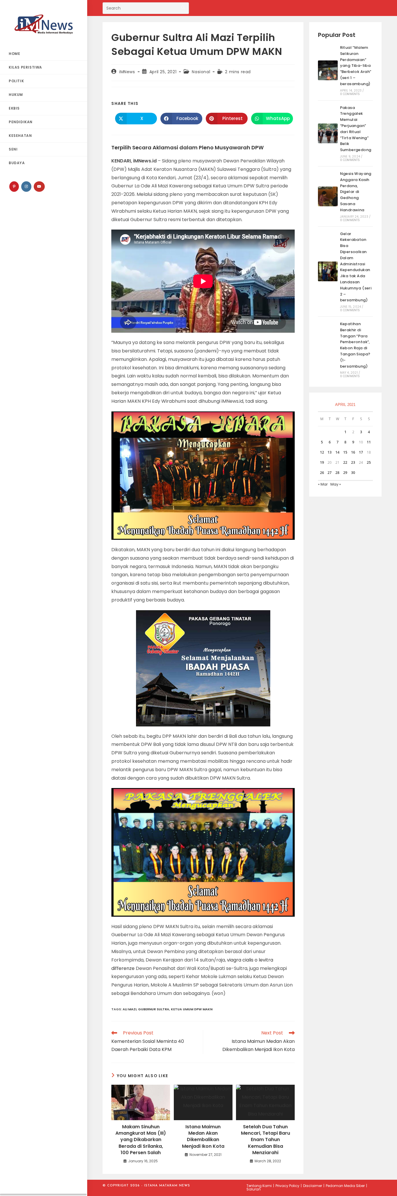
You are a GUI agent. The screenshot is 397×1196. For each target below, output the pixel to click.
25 (369, 462)
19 (322, 462)
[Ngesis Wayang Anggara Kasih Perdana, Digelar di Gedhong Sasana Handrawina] (328, 196)
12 (322, 452)
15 (345, 452)
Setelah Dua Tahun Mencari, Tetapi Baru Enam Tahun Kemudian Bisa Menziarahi (265, 1140)
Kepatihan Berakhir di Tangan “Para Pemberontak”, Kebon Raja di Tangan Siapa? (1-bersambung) (355, 345)
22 (345, 462)
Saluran (253, 1189)
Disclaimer (312, 1185)
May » (335, 484)
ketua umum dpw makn (191, 1009)
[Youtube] (39, 186)
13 (330, 452)
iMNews (127, 72)
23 (353, 462)
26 (322, 472)
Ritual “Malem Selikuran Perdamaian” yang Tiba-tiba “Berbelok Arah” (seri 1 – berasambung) (355, 66)
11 (369, 442)
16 (353, 452)
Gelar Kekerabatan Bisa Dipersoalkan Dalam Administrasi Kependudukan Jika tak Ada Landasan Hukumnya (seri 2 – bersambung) (356, 267)
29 (345, 472)
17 (361, 452)
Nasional (201, 72)
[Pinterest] (14, 186)
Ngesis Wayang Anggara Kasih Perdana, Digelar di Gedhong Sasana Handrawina (355, 192)
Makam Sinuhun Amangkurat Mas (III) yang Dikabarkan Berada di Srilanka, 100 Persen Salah (140, 1140)
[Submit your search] (183, 7)
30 (353, 472)
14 (337, 452)
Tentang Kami (259, 1185)
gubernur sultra (153, 1009)
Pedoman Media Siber (345, 1185)
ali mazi (129, 1009)
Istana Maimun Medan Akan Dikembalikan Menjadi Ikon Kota (203, 1137)
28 (337, 472)
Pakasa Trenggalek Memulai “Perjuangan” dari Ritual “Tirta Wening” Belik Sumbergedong (355, 129)
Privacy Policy (287, 1185)
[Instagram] (26, 186)
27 (330, 472)
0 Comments (350, 94)
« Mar (323, 484)
